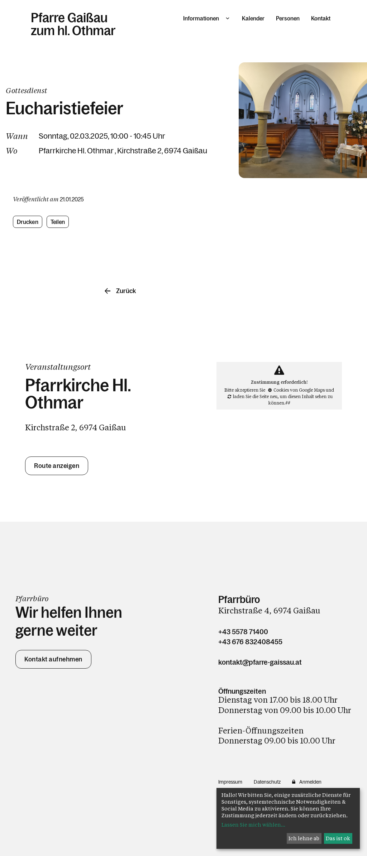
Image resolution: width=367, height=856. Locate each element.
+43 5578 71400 (243, 632)
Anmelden (310, 781)
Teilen (58, 222)
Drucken (27, 222)
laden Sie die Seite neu (255, 396)
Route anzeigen (56, 465)
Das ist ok (338, 838)
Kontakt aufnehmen (53, 659)
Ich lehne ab (304, 838)
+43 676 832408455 (250, 642)
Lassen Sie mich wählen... (253, 824)
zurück (126, 291)
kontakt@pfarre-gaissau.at (260, 662)
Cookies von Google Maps (299, 390)
